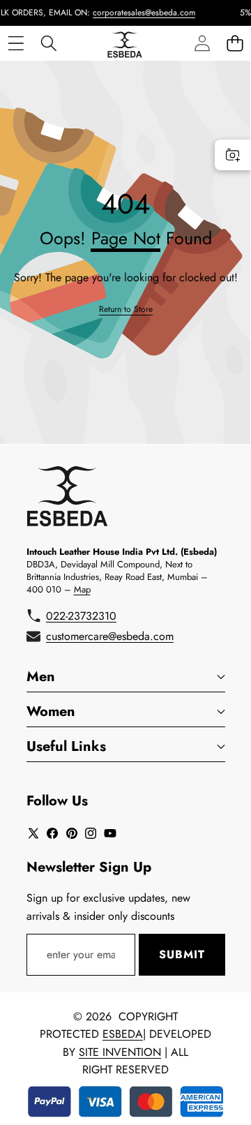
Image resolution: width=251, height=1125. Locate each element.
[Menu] (15, 43)
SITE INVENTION (120, 1052)
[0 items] (234, 43)
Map (82, 589)
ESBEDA (122, 1034)
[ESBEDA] (125, 43)
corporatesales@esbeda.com (137, 12)
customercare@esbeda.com (110, 636)
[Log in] (202, 43)
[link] (126, 309)
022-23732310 (81, 616)
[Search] (48, 43)
